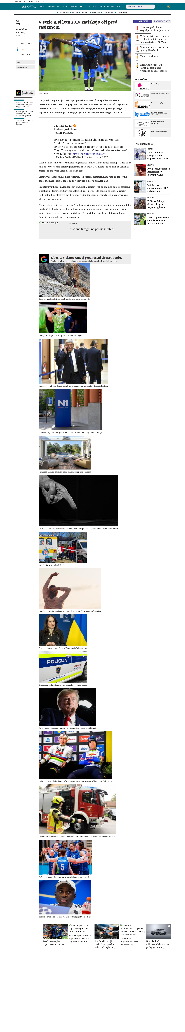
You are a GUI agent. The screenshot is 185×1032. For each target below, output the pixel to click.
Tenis (94, 7)
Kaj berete (142, 21)
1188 (42, 1)
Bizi (25, 1)
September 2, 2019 (99, 157)
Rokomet (73, 7)
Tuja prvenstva (122, 12)
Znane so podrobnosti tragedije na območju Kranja (154, 29)
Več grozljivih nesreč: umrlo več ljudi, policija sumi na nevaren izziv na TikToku (154, 39)
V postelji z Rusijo (149, 56)
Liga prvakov (85, 12)
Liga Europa (96, 12)
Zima (81, 7)
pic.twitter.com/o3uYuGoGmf (88, 153)
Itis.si (37, 1)
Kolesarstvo (62, 7)
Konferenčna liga (108, 12)
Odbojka (101, 7)
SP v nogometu (64, 12)
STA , (18, 24)
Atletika (110, 7)
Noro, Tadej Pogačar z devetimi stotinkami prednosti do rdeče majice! (153, 68)
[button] (15, 7)
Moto (118, 7)
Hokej (87, 7)
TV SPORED (18, 1)
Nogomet (42, 7)
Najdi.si (31, 1)
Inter (18, 62)
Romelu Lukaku (22, 67)
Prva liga (75, 12)
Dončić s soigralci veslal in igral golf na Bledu (154, 48)
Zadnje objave (162, 21)
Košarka (51, 7)
